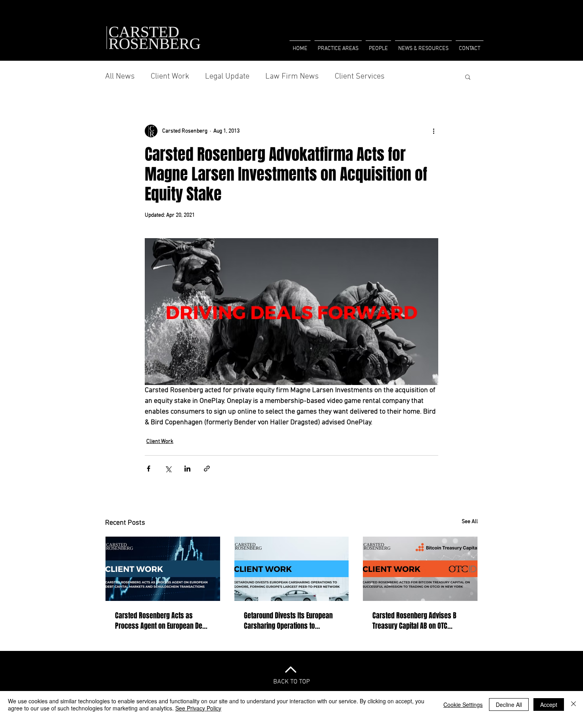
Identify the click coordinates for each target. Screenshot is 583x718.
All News (120, 76)
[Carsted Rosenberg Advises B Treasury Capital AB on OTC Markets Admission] (420, 569)
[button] (378, 45)
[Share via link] (207, 468)
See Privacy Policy (198, 708)
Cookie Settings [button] (463, 704)
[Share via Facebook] (148, 468)
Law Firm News (292, 76)
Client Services (360, 76)
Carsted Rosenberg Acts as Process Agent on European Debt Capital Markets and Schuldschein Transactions (161, 620)
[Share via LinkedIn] (187, 468)
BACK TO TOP (291, 682)
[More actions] (433, 131)
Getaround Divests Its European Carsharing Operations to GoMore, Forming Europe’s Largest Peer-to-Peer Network (288, 620)
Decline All (509, 704)
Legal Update (227, 76)
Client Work (170, 76)
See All (470, 521)
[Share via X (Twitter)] (168, 468)
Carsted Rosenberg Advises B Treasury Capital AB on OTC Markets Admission (414, 620)
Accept (548, 704)
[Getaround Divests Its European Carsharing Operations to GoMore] (291, 569)
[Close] (573, 704)
